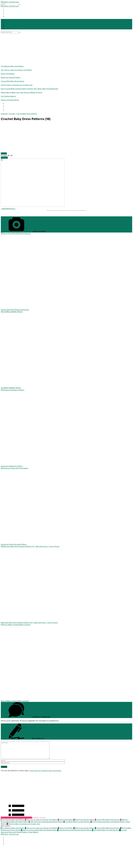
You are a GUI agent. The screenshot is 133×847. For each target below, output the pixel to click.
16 (4, 209)
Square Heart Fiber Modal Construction (15, 310)
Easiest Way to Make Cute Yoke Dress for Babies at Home (21, 92)
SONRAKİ (4, 158)
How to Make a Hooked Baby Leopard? (15, 701)
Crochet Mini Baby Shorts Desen (12, 81)
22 (13, 209)
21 (12, 209)
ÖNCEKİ (4, 153)
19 (8, 209)
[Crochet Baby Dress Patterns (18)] (33, 206)
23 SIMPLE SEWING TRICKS (11, 388)
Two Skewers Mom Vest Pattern (12, 66)
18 (7, 209)
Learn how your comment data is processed (45, 771)
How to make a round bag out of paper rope (16, 85)
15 (2, 209)
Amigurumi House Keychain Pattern (14, 544)
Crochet (12, 114)
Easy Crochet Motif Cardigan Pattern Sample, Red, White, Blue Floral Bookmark (29, 89)
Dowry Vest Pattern (8, 74)
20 (10, 209)
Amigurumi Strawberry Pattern (12, 466)
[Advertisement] (66, 49)
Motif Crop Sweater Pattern (10, 77)
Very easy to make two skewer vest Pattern (16, 70)
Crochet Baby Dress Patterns (26, 114)
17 (5, 209)
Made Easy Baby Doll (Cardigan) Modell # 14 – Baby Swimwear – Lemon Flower (29, 623)
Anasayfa (4, 114)
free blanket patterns (8, 96)
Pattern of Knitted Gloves (10, 100)
